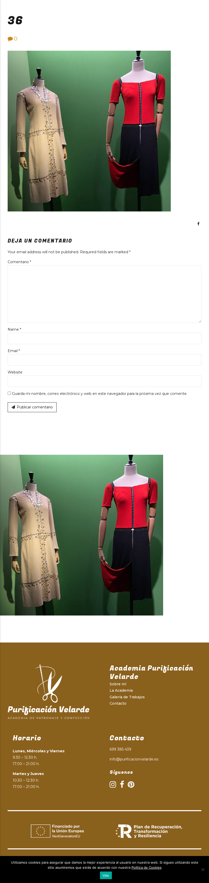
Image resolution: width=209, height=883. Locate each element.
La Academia (121, 690)
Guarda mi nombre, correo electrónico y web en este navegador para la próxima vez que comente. (99, 393)
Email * (14, 351)
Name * (14, 329)
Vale (105, 875)
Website (15, 372)
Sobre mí (118, 684)
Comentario (19, 262)
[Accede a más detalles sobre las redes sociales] (198, 224)
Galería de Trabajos (127, 697)
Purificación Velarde (56, 7)
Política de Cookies (147, 867)
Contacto (118, 703)
